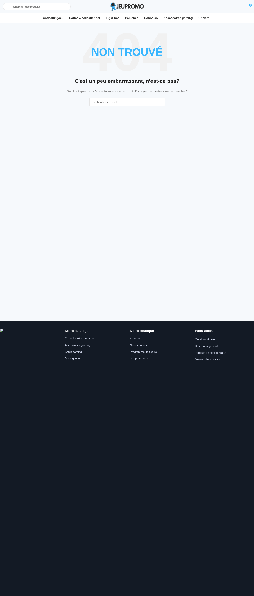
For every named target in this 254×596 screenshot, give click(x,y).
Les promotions (139, 358)
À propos (135, 338)
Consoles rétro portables (80, 338)
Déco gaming (73, 358)
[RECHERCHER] (160, 102)
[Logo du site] (127, 6)
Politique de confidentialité (210, 352)
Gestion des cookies (207, 359)
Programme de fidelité (143, 351)
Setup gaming (73, 351)
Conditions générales (208, 346)
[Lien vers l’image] (17, 469)
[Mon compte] (241, 6)
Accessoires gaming (77, 345)
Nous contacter (139, 345)
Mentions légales (205, 339)
